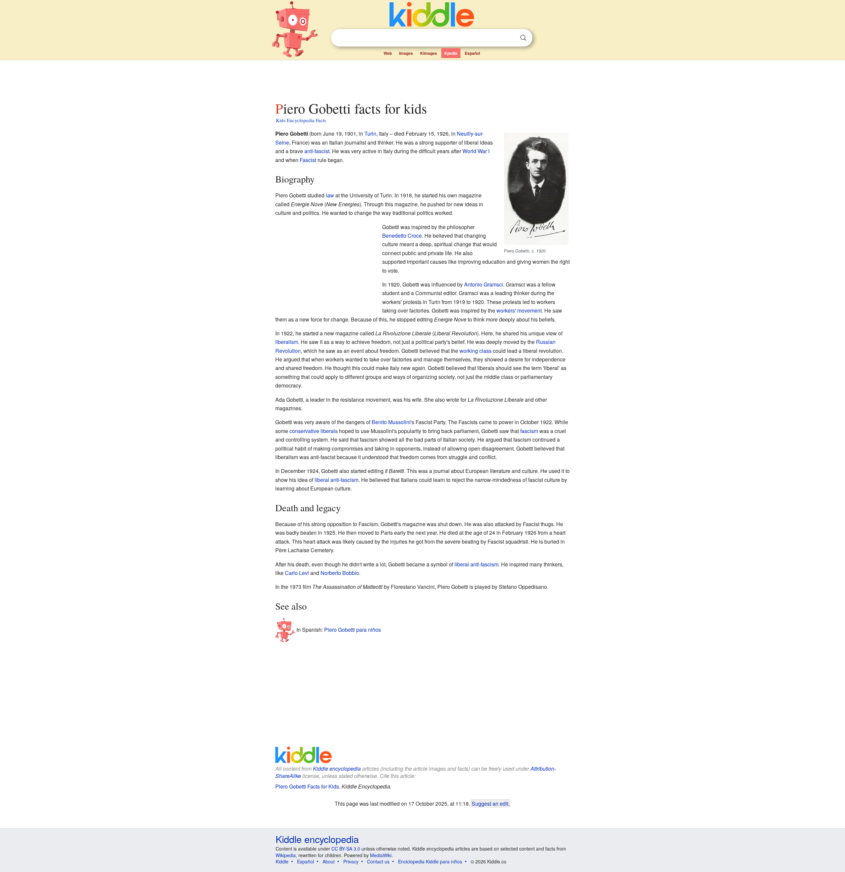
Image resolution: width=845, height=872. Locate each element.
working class (475, 350)
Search (523, 37)
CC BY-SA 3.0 (345, 848)
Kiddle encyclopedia (337, 768)
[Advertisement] (422, 79)
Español (472, 53)
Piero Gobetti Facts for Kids (307, 786)
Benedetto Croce (402, 235)
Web (388, 53)
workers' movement (519, 310)
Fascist (308, 160)
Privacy (350, 861)
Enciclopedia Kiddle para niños (430, 861)
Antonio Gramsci (483, 284)
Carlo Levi (297, 573)
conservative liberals (313, 431)
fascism (529, 431)
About (328, 861)
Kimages (428, 53)
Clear (509, 38)
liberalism (286, 342)
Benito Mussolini (391, 422)
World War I (476, 151)
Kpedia (450, 53)
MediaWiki (380, 855)
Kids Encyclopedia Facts (301, 120)
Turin (370, 133)
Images (406, 53)
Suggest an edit (490, 803)
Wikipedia (286, 855)
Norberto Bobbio (340, 573)
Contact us (378, 861)
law (330, 195)
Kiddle (282, 861)
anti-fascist (316, 151)
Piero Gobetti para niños (352, 629)
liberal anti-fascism (336, 480)
